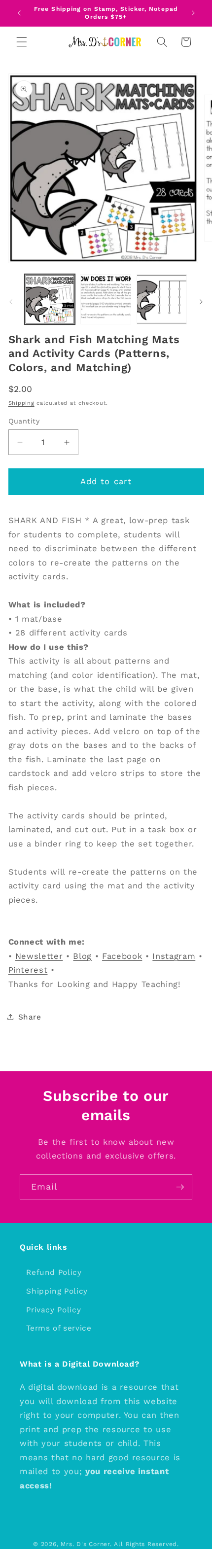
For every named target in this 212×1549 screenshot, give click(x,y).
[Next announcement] (193, 13)
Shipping (21, 403)
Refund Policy (54, 1272)
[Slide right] (201, 302)
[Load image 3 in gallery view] (162, 299)
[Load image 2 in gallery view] (105, 299)
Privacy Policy (53, 1309)
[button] (22, 42)
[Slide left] (11, 302)
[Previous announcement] (19, 13)
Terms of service (59, 1328)
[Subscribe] (180, 1187)
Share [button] (29, 1017)
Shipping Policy (57, 1291)
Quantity (24, 421)
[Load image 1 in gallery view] (50, 299)
